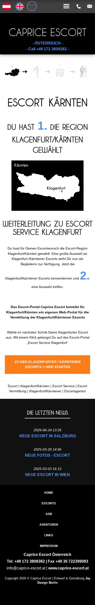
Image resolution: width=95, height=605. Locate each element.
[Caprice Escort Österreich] (47, 0)
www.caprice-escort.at (68, 568)
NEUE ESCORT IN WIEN (47, 475)
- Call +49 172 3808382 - (47, 49)
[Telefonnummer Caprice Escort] (78, 6)
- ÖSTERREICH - (47, 43)
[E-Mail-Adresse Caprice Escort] (89, 6)
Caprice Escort (48, 32)
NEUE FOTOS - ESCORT (47, 455)
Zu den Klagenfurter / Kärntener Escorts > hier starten (48, 364)
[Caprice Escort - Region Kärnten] (47, 209)
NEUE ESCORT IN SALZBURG (47, 436)
